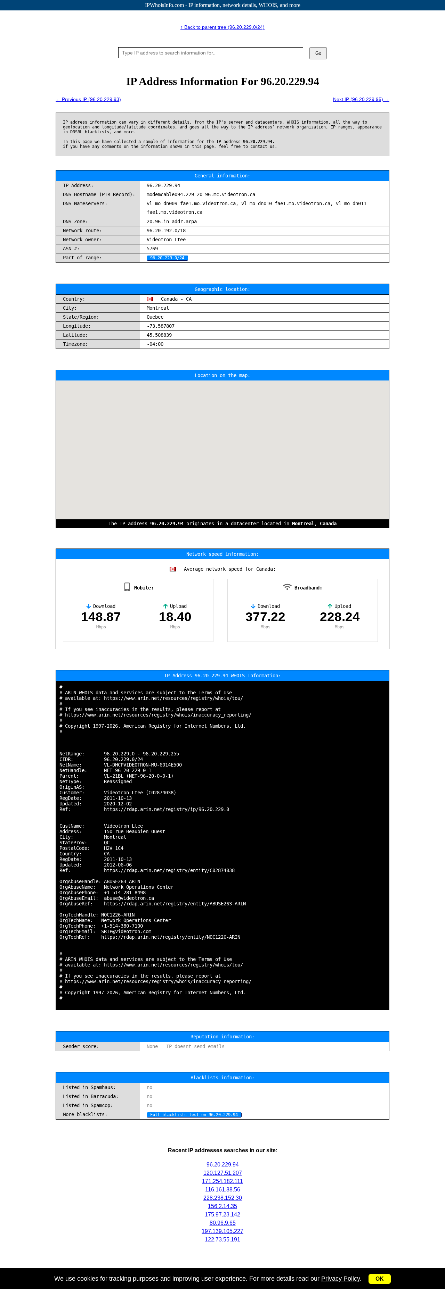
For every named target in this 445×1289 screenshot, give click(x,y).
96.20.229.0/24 (167, 258)
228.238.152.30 (222, 1198)
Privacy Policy (340, 1278)
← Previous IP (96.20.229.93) (88, 99)
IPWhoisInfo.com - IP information (222, 5)
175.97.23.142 (222, 1214)
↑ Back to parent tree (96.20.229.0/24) (222, 27)
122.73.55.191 (222, 1239)
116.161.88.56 (222, 1189)
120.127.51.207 (222, 1173)
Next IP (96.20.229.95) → (361, 99)
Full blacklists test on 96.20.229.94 (194, 1114)
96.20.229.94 (223, 1164)
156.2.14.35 (222, 1206)
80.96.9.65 (223, 1223)
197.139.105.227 (222, 1231)
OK (379, 1279)
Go (318, 53)
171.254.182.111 (222, 1181)
